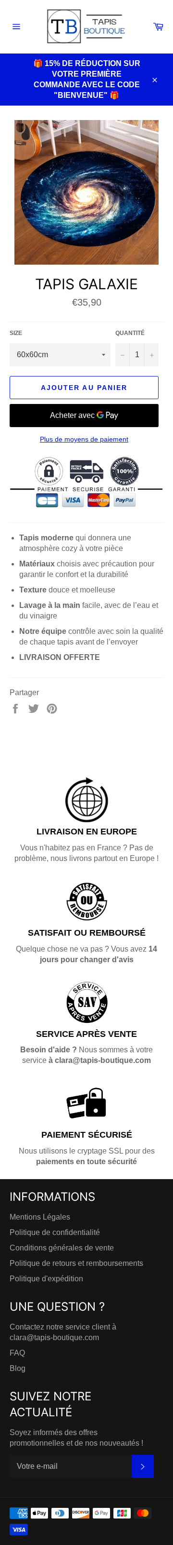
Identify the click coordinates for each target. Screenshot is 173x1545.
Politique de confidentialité (55, 1232)
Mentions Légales (40, 1217)
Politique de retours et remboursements (76, 1263)
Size (16, 333)
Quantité (130, 333)
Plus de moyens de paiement (84, 439)
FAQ (17, 1353)
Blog (17, 1368)
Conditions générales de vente (62, 1248)
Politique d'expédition (46, 1279)
